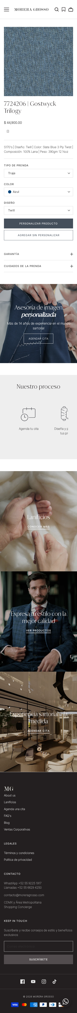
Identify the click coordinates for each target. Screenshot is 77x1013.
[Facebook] (22, 981)
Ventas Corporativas (17, 829)
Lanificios (10, 802)
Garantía (11, 254)
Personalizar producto (38, 223)
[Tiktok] (54, 981)
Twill (11, 210)
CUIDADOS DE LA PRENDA (22, 266)
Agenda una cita (14, 809)
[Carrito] (70, 9)
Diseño (9, 202)
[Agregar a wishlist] (8, 131)
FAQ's (7, 816)
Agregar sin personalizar (38, 235)
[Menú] (6, 9)
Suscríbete (38, 959)
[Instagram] (43, 981)
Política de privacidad (18, 860)
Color (9, 184)
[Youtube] (33, 981)
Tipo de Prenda (16, 165)
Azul (16, 192)
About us (9, 795)
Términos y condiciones (19, 853)
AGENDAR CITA (39, 338)
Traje (12, 173)
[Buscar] (58, 9)
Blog (7, 823)
